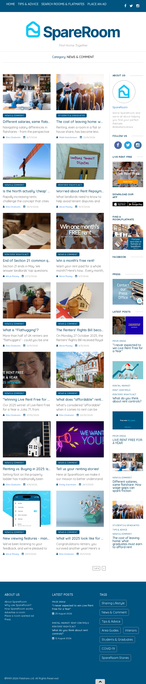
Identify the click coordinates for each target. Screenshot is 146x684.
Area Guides (110, 630)
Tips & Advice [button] (28, 4)
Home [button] (10, 4)
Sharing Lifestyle (113, 603)
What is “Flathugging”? (21, 330)
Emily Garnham (67, 484)
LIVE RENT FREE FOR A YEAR (127, 441)
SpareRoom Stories (115, 658)
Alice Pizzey (65, 206)
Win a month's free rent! (75, 260)
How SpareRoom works (19, 608)
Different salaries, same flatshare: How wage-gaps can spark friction (127, 486)
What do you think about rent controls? (127, 399)
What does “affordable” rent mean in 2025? (90, 399)
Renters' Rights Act (70, 185)
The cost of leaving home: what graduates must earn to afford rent (127, 542)
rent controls (121, 390)
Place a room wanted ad (19, 615)
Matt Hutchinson (68, 137)
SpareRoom (120, 107)
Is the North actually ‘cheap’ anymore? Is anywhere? (44, 191)
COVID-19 (108, 649)
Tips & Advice (120, 529)
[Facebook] (118, 145)
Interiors (131, 630)
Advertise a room (15, 612)
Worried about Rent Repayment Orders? (88, 191)
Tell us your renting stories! (77, 469)
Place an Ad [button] (96, 4)
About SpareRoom (16, 601)
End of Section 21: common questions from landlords (44, 260)
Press (8, 619)
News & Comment (14, 115)
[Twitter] (128, 145)
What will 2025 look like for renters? (85, 538)
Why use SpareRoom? (18, 605)
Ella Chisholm (13, 137)
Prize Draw (119, 341)
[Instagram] (138, 145)
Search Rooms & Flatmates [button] (62, 4)
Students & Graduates (71, 115)
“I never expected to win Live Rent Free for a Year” (128, 348)
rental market (122, 385)
